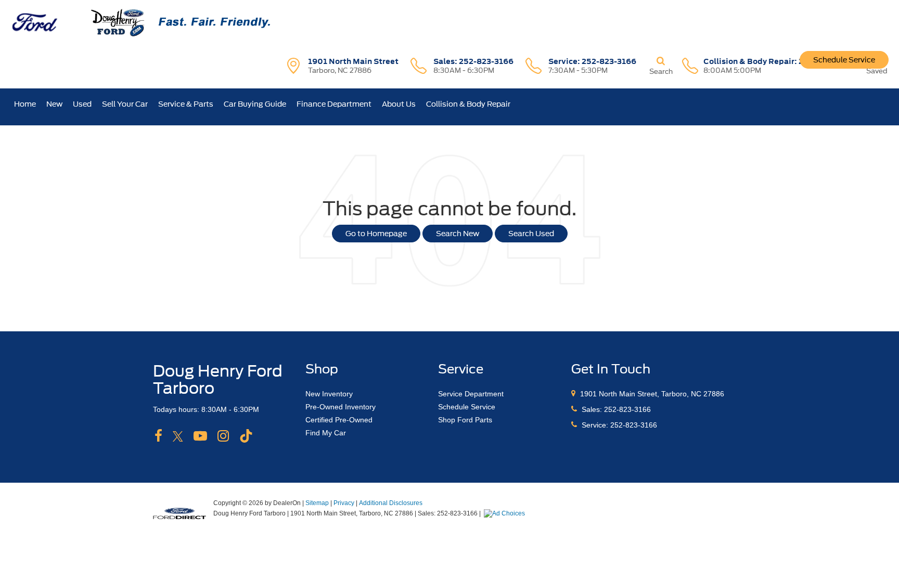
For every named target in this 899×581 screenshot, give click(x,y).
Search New (457, 233)
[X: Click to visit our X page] (178, 436)
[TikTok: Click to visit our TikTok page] (246, 436)
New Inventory (329, 394)
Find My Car (325, 433)
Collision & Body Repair (468, 104)
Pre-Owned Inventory (340, 407)
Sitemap (317, 503)
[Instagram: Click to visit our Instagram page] (223, 436)
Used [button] (82, 104)
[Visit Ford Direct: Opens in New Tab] (506, 513)
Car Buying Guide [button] (255, 104)
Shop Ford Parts (465, 420)
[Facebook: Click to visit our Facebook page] (158, 436)
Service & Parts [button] (185, 104)
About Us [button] (399, 104)
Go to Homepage (376, 233)
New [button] (54, 104)
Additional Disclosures (390, 503)
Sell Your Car (125, 104)
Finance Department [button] (334, 104)
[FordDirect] (179, 513)
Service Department (471, 394)
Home (25, 104)
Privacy (343, 503)
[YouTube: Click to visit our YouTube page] (200, 436)
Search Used (531, 233)
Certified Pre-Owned (339, 420)
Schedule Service (844, 60)
